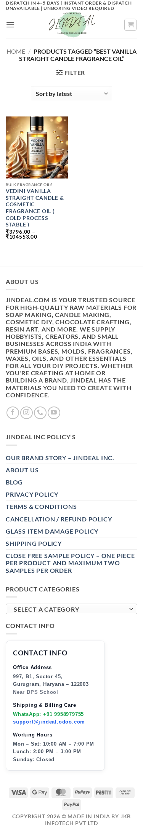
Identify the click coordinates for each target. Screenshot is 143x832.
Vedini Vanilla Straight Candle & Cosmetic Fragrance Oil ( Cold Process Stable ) (35, 208)
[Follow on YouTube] (54, 412)
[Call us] (40, 412)
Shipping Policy (34, 543)
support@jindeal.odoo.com (49, 722)
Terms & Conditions (41, 506)
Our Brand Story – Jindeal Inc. (60, 457)
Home (15, 51)
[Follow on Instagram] (26, 412)
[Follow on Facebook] (12, 412)
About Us (22, 469)
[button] (10, 24)
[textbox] (70, 609)
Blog (14, 482)
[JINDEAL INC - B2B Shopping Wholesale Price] (71, 24)
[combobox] (71, 609)
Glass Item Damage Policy (52, 531)
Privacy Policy (32, 494)
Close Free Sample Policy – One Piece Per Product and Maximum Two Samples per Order (70, 563)
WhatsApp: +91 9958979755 (48, 714)
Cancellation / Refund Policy (59, 519)
